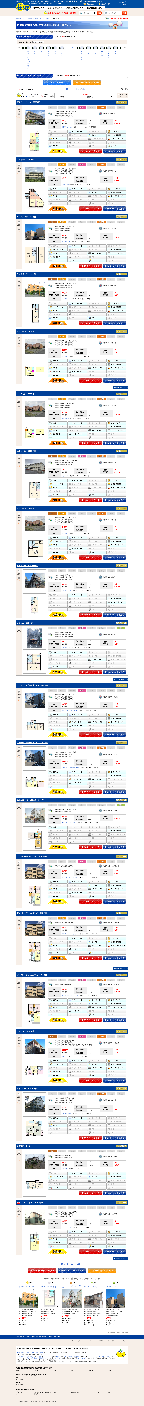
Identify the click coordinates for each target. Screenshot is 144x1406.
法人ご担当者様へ (123, 1332)
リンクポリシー (112, 1341)
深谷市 (17, 1370)
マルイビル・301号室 (25, 160)
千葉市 (78, 1392)
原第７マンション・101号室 (28, 102)
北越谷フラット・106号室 (27, 566)
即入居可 (76, 1356)
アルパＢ (64, 1056)
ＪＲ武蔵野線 (19, 1379)
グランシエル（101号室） (92, 1287)
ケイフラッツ (66, 299)
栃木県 (17, 1394)
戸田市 (91, 1370)
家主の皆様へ (111, 1332)
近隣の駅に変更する (25, 42)
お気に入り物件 (105, 4)
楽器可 (58, 1356)
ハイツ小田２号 (66, 1113)
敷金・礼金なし (69, 1356)
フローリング (101, 1356)
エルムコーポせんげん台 (69, 823)
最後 (83, 89)
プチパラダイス (66, 1227)
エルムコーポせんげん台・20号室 (30, 800)
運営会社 (124, 1341)
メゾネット (58, 1358)
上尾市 (36, 1370)
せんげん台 (81, 55)
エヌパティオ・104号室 (26, 217)
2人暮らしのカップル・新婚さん (26, 1356)
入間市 (109, 1370)
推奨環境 (101, 1341)
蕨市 (72, 1370)
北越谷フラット (66, 590)
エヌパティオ (66, 241)
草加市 (54, 1370)
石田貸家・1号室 (23, 1146)
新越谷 (48, 53)
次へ (77, 89)
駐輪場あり (42, 1358)
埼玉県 (91, 1392)
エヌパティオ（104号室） (113, 1287)
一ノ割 (95, 53)
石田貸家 (64, 1168)
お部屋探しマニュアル (23, 1336)
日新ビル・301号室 (25, 623)
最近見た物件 (91, 4)
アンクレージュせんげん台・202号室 (32, 975)
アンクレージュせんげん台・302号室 (32, 856)
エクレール (65, 476)
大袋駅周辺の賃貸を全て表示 (118, 18)
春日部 (102, 53)
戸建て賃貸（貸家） (32, 1358)
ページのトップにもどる (121, 387)
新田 (35, 52)
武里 (88, 52)
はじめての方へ (123, 2)
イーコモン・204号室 (25, 508)
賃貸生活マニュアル (54, 1336)
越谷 (55, 52)
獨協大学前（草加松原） (28, 60)
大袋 (72, 47)
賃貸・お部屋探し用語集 (39, 1336)
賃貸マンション (39, 1352)
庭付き (79, 1358)
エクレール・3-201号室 (26, 451)
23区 (22, 1392)
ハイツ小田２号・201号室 (27, 1089)
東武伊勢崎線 (19, 1384)
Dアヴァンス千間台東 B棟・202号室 (32, 685)
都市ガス (84, 1358)
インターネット (92, 1356)
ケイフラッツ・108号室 (26, 274)
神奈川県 (36, 1392)
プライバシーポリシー (77, 1341)
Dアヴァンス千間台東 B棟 (70, 710)
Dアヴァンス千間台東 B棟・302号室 (32, 743)
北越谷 (62, 53)
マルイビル (65, 184)
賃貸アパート (30, 1352)
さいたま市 (97, 1392)
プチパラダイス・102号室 (32, 1203)
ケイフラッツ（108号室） (27, 1287)
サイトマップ (122, 4)
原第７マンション (67, 127)
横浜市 (42, 1392)
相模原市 (52, 1392)
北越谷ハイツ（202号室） (49, 1287)
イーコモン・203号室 (25, 394)
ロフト (108, 1356)
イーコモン (65, 356)
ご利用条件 (91, 1341)
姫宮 (115, 52)
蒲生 (41, 52)
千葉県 (73, 1392)
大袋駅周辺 (20, 1352)
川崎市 (47, 1392)
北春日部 (108, 54)
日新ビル (64, 648)
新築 (40, 1356)
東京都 (17, 1392)
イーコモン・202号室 (25, 331)
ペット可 (48, 1356)
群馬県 (36, 1394)
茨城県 (109, 1392)
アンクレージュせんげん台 (70, 877)
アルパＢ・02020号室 (26, 1031)
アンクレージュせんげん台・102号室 (32, 913)
